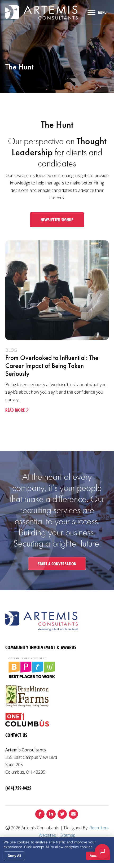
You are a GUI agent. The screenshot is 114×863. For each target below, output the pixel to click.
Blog (11, 350)
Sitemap (68, 835)
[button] (57, 219)
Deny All (14, 855)
